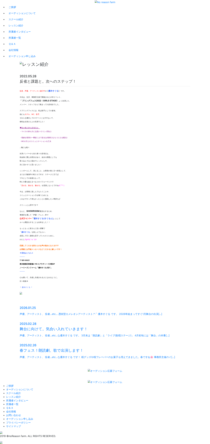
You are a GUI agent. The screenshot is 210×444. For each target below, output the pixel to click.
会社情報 (13, 50)
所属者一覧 (15, 37)
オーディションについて (22, 13)
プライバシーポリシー (18, 422)
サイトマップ (13, 426)
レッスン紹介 (16, 25)
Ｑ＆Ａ (12, 43)
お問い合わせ (13, 415)
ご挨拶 (12, 7)
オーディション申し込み (22, 56)
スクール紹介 (16, 19)
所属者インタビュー (20, 31)
